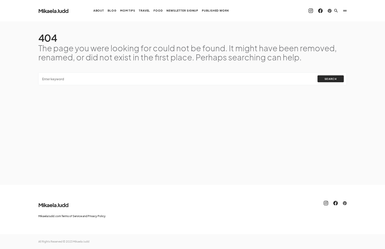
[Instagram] (311, 10)
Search (331, 78)
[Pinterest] (330, 10)
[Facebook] (320, 10)
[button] (336, 10)
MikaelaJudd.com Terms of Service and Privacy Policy (72, 216)
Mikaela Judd (53, 10)
